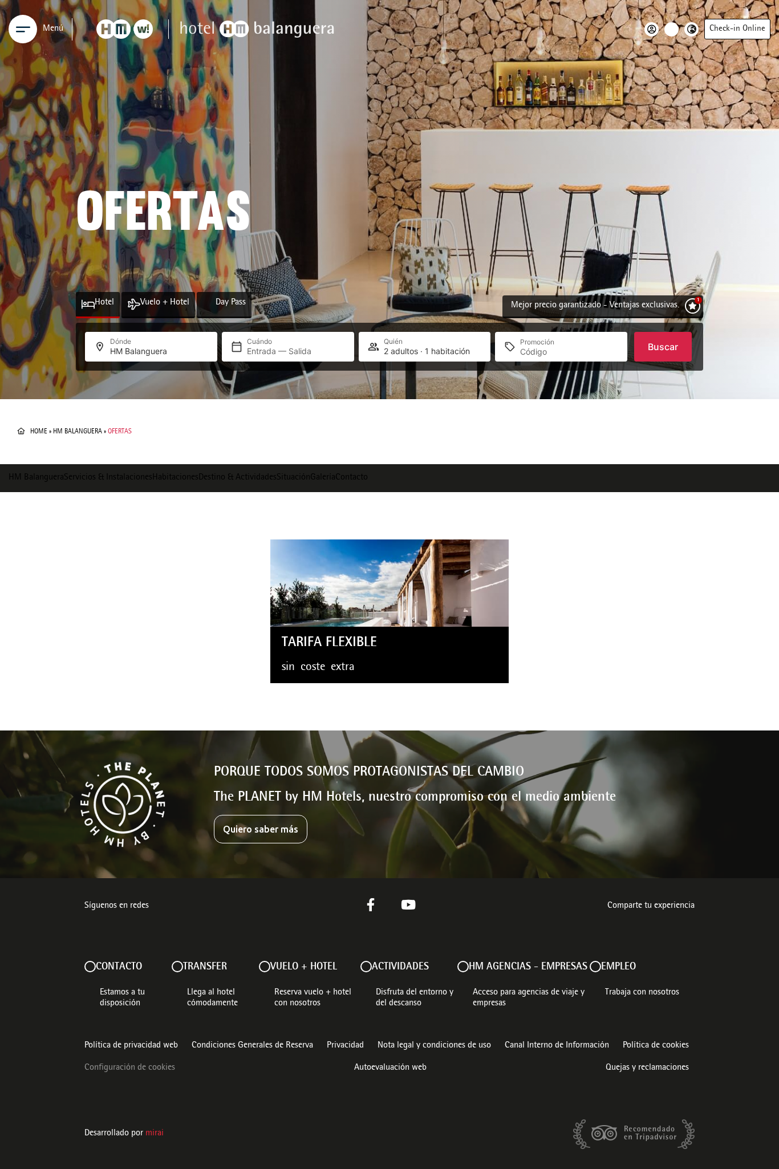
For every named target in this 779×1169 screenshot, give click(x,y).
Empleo (618, 967)
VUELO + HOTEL (303, 967)
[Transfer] (177, 966)
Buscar (663, 346)
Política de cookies (656, 1045)
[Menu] (23, 29)
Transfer (205, 967)
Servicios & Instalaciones (108, 477)
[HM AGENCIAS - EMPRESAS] (463, 966)
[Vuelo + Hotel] (133, 304)
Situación (293, 477)
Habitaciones (175, 477)
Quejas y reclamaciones (647, 1068)
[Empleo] (595, 966)
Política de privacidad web (131, 1045)
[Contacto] (90, 966)
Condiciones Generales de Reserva (252, 1045)
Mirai (154, 1133)
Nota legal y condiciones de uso (434, 1045)
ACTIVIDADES (400, 967)
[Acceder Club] (654, 29)
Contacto (351, 477)
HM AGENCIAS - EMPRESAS (528, 967)
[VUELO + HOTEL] (264, 966)
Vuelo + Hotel (164, 302)
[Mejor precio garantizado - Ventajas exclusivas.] (692, 306)
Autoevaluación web (390, 1068)
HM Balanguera (77, 431)
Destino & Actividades (237, 477)
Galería (322, 477)
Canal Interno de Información (557, 1045)
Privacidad (345, 1045)
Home (38, 431)
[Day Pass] (209, 304)
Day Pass (231, 302)
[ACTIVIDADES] (366, 966)
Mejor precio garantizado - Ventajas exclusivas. (595, 305)
